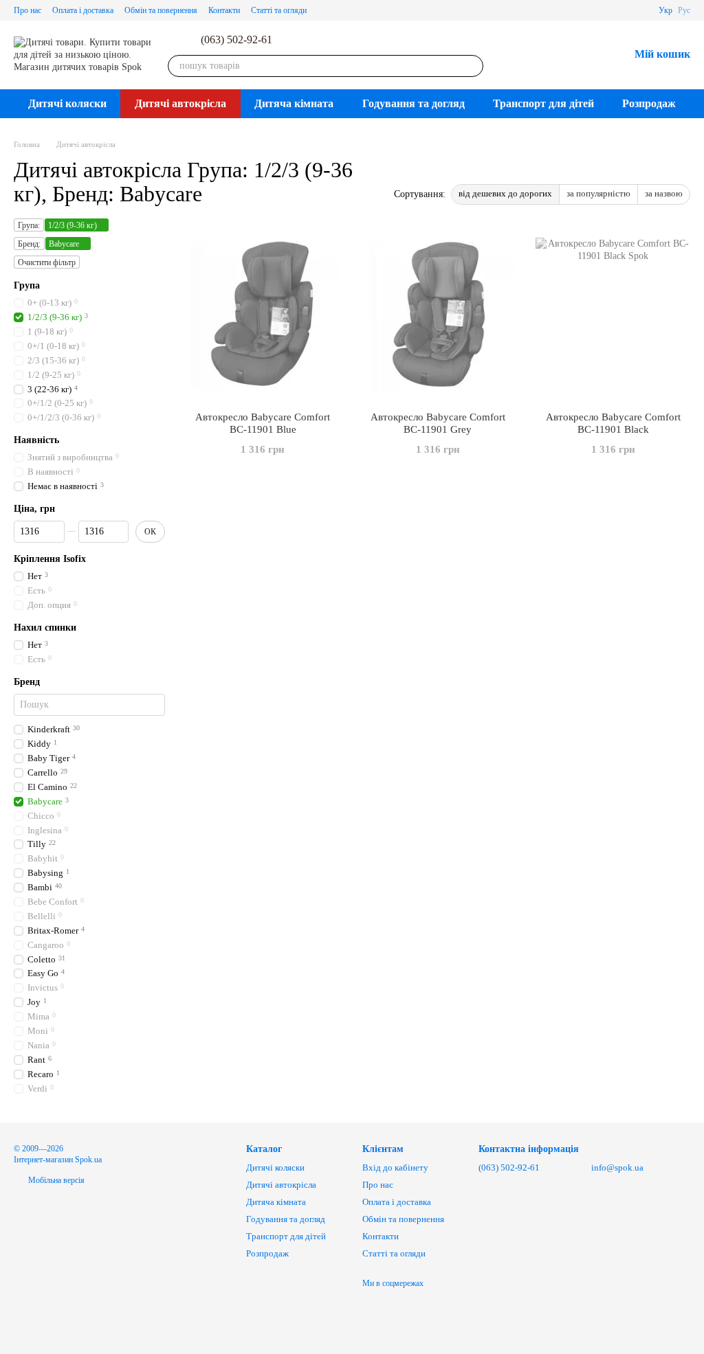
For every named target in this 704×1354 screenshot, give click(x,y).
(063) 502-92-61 (236, 39)
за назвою (664, 193)
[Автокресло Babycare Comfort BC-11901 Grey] (438, 314)
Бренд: (29, 244)
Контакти (224, 10)
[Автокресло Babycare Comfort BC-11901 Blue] (263, 314)
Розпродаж (649, 103)
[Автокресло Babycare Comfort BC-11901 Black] (613, 314)
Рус (684, 10)
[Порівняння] (547, 55)
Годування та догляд (413, 103)
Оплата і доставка (82, 10)
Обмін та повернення (160, 10)
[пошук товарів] (472, 66)
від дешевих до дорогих (505, 193)
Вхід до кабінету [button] (395, 1167)
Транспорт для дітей (543, 103)
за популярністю (598, 193)
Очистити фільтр (47, 262)
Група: (29, 225)
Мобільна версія (55, 1180)
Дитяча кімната (293, 103)
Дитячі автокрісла (180, 103)
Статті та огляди (279, 10)
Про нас (27, 10)
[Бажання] (582, 55)
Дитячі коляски (67, 103)
